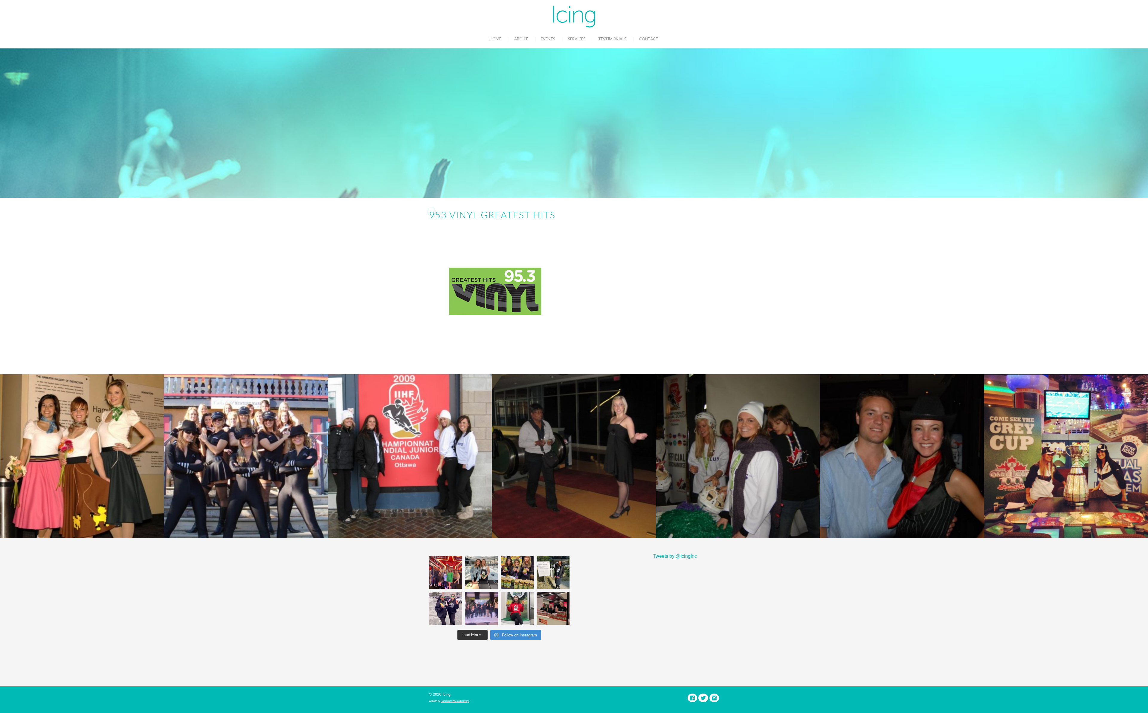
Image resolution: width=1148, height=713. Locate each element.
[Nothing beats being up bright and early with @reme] (553, 608)
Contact (648, 38)
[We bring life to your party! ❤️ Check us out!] (481, 608)
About (521, 38)
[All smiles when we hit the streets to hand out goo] (445, 608)
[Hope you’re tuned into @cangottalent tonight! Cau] (445, 572)
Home (495, 38)
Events (548, 38)
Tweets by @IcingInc (675, 555)
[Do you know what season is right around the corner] (517, 608)
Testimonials (612, 38)
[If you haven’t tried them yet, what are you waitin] (517, 572)
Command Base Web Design (455, 701)
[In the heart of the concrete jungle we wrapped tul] (481, 572)
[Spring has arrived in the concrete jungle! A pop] (553, 572)
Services (576, 38)
